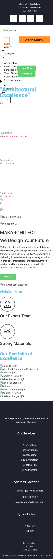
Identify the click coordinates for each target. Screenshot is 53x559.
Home (7, 43)
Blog (7, 85)
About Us (7, 49)
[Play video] (1, 81)
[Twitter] (22, 18)
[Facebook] (13, 18)
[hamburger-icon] (6, 39)
